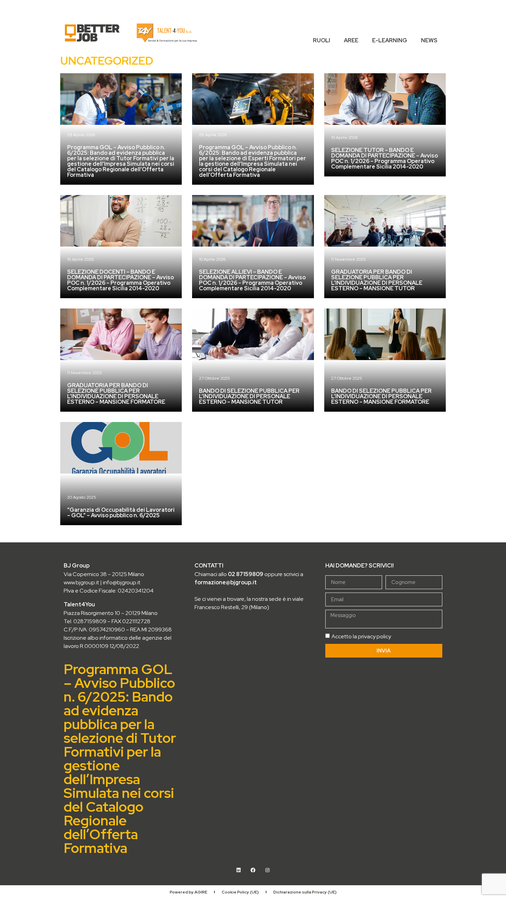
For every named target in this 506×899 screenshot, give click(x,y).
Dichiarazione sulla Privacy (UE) (305, 892)
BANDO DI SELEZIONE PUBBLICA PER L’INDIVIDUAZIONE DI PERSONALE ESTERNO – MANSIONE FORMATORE (381, 396)
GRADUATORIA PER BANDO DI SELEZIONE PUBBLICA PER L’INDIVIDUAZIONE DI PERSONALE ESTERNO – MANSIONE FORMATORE (116, 393)
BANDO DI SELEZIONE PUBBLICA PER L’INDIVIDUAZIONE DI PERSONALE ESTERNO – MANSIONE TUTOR (249, 396)
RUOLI (321, 40)
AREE (351, 40)
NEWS (429, 40)
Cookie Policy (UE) (240, 892)
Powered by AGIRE (188, 892)
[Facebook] (253, 870)
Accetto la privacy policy (361, 636)
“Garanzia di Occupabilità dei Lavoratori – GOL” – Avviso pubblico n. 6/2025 (121, 512)
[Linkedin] (238, 870)
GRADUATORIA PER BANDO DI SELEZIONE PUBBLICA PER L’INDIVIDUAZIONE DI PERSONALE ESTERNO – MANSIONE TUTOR (376, 280)
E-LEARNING (389, 40)
